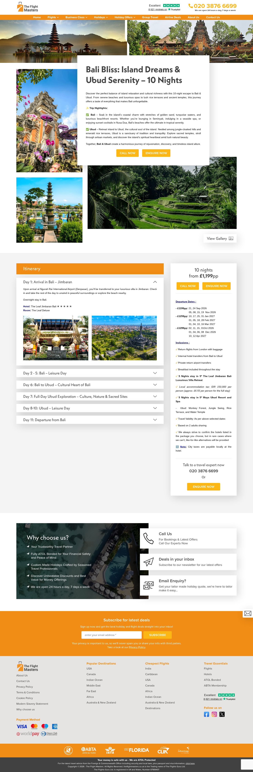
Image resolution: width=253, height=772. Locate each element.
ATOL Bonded (212, 680)
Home (37, 17)
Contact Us (213, 17)
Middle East (94, 686)
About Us (193, 17)
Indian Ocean (95, 680)
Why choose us (25, 709)
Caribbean (151, 674)
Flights (208, 668)
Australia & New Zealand (101, 703)
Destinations (152, 708)
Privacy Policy (137, 647)
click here (190, 763)
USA (89, 668)
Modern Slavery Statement (32, 704)
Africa (90, 697)
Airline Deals (173, 17)
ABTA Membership (215, 686)
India (148, 668)
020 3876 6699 (203, 471)
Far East (91, 691)
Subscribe (157, 635)
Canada (91, 674)
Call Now (127, 153)
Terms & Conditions (28, 692)
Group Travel (150, 17)
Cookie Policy (24, 698)
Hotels (208, 674)
